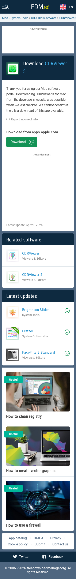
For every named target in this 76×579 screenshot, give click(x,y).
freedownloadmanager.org (46, 568)
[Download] (67, 310)
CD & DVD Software (43, 17)
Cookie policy (18, 544)
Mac (5, 17)
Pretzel (27, 331)
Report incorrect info (24, 119)
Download (18, 142)
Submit (40, 544)
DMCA (38, 538)
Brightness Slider (35, 310)
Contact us (60, 544)
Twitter (24, 557)
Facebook (56, 557)
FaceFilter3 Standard (38, 352)
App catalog (18, 538)
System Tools (19, 17)
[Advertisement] (38, 40)
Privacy (55, 538)
